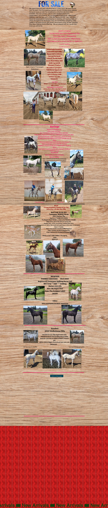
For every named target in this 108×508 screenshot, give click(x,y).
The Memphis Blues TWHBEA (49, 220)
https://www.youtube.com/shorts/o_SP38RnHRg (54, 159)
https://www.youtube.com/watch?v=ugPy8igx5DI (54, 160)
